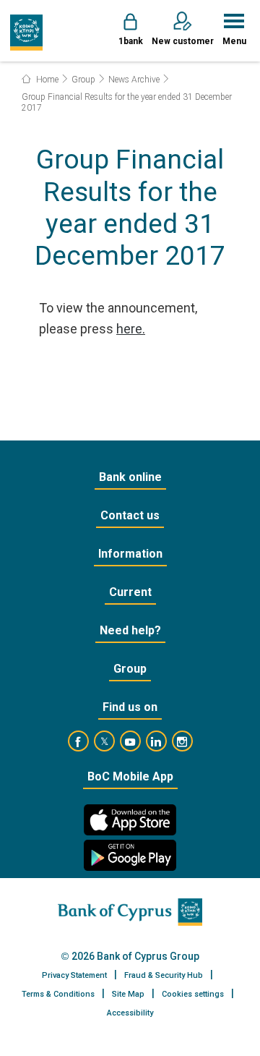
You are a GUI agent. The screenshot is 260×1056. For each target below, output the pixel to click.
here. (130, 328)
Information (130, 554)
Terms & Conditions (58, 994)
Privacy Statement (74, 975)
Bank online (130, 477)
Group (83, 79)
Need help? (130, 630)
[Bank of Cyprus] (26, 32)
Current (130, 592)
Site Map (128, 994)
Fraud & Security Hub (163, 975)
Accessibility (130, 1013)
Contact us (130, 515)
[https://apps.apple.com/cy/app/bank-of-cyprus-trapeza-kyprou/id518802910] (130, 819)
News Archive (134, 79)
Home (46, 79)
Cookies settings (193, 994)
